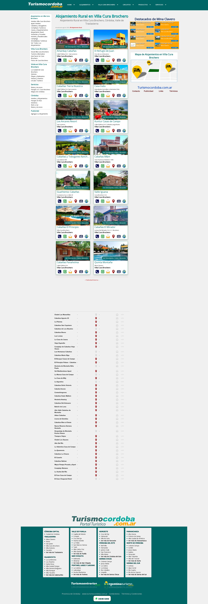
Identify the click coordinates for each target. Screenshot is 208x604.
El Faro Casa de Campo (63, 475)
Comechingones (60, 392)
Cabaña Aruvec (60, 389)
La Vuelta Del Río (60, 472)
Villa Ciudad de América (136, 538)
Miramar (76, 561)
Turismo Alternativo (38, 54)
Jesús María (105, 564)
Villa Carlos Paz (78, 549)
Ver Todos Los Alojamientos (36, 44)
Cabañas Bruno (60, 332)
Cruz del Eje (77, 538)
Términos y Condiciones (131, 594)
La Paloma (58, 322)
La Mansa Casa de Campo (64, 374)
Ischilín (130, 548)
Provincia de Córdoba (71, 594)
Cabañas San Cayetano (63, 325)
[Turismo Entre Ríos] (85, 591)
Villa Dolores (50, 548)
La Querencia (59, 450)
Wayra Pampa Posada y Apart (65, 464)
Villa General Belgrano (53, 568)
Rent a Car (34, 105)
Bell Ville (104, 546)
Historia (33, 74)
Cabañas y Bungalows (38, 26)
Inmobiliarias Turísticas (39, 41)
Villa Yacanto (50, 573)
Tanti (75, 547)
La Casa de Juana (61, 339)
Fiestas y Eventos (37, 78)
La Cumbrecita (51, 560)
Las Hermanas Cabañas (63, 352)
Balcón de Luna (60, 407)
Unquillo (104, 572)
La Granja (104, 568)
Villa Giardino (77, 551)
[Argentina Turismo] (118, 591)
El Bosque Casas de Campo (64, 359)
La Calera (104, 566)
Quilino (130, 552)
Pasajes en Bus (36, 101)
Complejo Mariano (61, 468)
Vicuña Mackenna (79, 572)
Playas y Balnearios (38, 76)
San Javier (49, 544)
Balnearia (76, 559)
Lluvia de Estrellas (61, 419)
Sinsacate (131, 554)
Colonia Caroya (106, 561)
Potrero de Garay (134, 536)
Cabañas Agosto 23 (61, 318)
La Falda (76, 543)
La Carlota (77, 568)
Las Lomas (58, 336)
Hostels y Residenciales (39, 36)
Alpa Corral (132, 568)
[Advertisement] (93, 296)
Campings (34, 39)
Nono (48, 541)
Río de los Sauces (134, 572)
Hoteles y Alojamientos (39, 98)
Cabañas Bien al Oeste (62, 422)
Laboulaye (77, 570)
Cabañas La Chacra (61, 454)
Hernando (104, 548)
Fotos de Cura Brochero (39, 60)
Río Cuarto (132, 570)
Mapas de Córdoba (37, 92)
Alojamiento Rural (37, 32)
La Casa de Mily (60, 378)
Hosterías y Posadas (38, 34)
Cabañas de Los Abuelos (63, 329)
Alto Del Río (58, 443)
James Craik (105, 550)
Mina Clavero (143, 23)
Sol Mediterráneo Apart (62, 371)
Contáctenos (114, 594)
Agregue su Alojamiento (39, 114)
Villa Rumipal (50, 571)
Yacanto (49, 550)
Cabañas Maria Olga (61, 355)
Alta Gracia (132, 534)
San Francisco (106, 552)
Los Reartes (50, 562)
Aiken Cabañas (60, 415)
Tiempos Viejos (60, 436)
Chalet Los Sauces (61, 440)
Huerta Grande (78, 541)
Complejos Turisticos (38, 28)
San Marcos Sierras (80, 545)
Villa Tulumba (133, 556)
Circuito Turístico (37, 81)
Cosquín (76, 536)
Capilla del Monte (79, 534)
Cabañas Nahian (60, 461)
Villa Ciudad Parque (52, 566)
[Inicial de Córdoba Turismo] (45, 7)
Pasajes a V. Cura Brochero (40, 89)
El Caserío (58, 457)
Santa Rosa (50, 564)
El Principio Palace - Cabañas (65, 362)
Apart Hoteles (36, 23)
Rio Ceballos (105, 570)
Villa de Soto (105, 538)
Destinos (34, 103)
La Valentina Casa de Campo (65, 447)
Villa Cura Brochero (167, 30)
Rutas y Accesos (36, 87)
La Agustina (58, 382)
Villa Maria (104, 554)
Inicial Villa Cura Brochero (40, 52)
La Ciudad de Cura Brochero (37, 71)
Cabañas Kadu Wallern (62, 396)
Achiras (130, 566)
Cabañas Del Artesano (62, 403)
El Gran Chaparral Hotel (63, 479)
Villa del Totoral (133, 559)
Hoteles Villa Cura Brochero (40, 21)
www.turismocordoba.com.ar (94, 594)
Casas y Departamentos (39, 30)
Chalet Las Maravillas (62, 314)
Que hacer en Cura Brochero (37, 57)
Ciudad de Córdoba (52, 534)
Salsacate (104, 536)
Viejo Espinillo (59, 343)
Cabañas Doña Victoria (62, 385)
